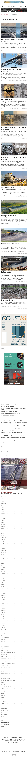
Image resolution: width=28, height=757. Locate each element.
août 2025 (2, 505)
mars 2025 (2, 511)
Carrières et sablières (21, 196)
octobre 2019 (3, 577)
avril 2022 (2, 545)
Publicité (2, 726)
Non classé (3, 692)
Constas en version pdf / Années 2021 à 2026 (9, 448)
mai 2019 (2, 584)
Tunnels (2, 716)
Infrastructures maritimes (5, 678)
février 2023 (3, 535)
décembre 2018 (3, 593)
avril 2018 (2, 605)
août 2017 (2, 614)
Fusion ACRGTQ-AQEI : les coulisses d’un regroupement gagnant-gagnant (13, 433)
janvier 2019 (3, 592)
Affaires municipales (4, 641)
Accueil (6, 737)
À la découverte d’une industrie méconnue (11, 70)
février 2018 (3, 607)
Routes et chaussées (4, 707)
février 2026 (3, 500)
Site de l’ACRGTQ (13, 742)
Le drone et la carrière (8, 99)
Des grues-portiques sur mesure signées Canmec (10, 413)
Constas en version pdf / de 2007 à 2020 (8, 450)
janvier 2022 (3, 548)
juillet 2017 (3, 616)
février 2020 (3, 571)
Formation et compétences (5, 665)
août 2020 (2, 565)
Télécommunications (4, 710)
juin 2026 (2, 498)
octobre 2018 (3, 597)
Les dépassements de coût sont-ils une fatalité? (10, 417)
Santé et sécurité (4, 708)
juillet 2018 (3, 599)
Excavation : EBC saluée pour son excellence (9, 411)
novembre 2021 (3, 550)
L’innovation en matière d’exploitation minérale (13, 158)
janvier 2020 (3, 573)
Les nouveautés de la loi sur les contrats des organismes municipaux (12, 441)
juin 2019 (2, 582)
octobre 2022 (3, 539)
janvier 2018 (3, 608)
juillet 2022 (3, 541)
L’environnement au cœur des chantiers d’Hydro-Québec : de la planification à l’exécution (13, 426)
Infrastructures (3, 675)
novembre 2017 (3, 610)
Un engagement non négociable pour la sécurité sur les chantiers (13, 428)
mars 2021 (2, 560)
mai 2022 (2, 543)
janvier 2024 (3, 524)
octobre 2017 (3, 612)
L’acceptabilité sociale (8, 216)
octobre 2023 (3, 528)
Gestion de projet (4, 669)
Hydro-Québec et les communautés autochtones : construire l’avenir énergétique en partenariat (14, 423)
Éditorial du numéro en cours (6, 451)
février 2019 (3, 590)
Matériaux (2, 688)
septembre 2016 (3, 629)
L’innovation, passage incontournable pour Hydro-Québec (12, 420)
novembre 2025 (3, 503)
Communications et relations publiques (17, 80)
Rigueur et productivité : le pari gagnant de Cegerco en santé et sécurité (13, 409)
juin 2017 (2, 618)
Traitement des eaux (4, 712)
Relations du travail (4, 705)
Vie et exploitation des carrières (11, 187)
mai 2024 (2, 522)
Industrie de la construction (6, 673)
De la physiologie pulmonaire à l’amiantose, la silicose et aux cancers (13, 438)
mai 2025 (2, 509)
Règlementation (4, 703)
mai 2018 (2, 603)
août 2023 (2, 530)
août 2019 (2, 578)
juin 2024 (2, 520)
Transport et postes (4, 714)
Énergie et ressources (5, 656)
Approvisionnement (4, 643)
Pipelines (2, 697)
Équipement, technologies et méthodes (17, 108)
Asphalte (2, 645)
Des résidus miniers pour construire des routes (12, 40)
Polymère (2, 699)
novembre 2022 (3, 537)
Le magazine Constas (5, 724)
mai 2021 (2, 558)
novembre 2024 (3, 515)
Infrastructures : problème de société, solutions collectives (12, 419)
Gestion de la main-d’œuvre (5, 667)
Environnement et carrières (10, 244)
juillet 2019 (3, 580)
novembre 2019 (3, 575)
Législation (3, 684)
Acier (1, 635)
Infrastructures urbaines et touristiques (8, 680)
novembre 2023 (3, 526)
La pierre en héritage (8, 300)
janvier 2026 (3, 501)
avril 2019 (2, 586)
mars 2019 (2, 588)
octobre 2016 (3, 627)
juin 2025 (2, 507)
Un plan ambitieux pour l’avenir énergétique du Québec (11, 430)
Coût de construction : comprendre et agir (9, 415)
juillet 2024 (3, 518)
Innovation (3, 682)
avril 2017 (2, 622)
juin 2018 (2, 601)
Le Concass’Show (7, 272)
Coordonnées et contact (5, 722)
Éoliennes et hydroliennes (5, 661)
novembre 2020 (3, 562)
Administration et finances (5, 637)
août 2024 (2, 517)
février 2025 (3, 513)
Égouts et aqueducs (4, 654)
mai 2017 (2, 620)
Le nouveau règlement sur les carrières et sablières (13, 128)
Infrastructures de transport (6, 677)
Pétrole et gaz (3, 695)
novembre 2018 (3, 595)
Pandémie (2, 693)
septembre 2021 (3, 552)
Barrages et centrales (5, 646)
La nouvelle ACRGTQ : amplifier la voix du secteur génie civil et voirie (14, 435)
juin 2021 (2, 556)
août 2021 (2, 554)
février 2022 (3, 547)
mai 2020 (2, 569)
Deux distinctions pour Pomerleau (7, 406)
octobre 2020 (3, 563)
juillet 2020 (3, 567)
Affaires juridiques (4, 639)
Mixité (2, 690)
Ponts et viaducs (3, 701)
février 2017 (3, 624)
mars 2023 (2, 533)
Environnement (3, 660)
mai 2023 (2, 532)
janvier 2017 (3, 625)
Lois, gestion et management (6, 686)
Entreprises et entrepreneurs (6, 658)
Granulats (24, 138)
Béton (25, 50)
